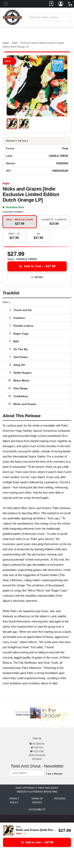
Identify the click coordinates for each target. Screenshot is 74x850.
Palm (14, 43)
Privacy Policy (14, 800)
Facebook (38, 744)
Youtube (38, 751)
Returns (59, 798)
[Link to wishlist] (51, 4)
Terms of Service (37, 800)
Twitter (38, 747)
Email (38, 759)
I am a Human (54, 773)
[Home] (12, 17)
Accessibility (37, 809)
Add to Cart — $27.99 (39, 266)
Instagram (38, 755)
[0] (70, 4)
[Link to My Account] (61, 4)
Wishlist (39, 277)
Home (6, 43)
